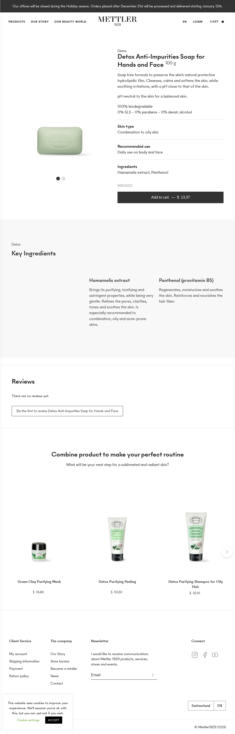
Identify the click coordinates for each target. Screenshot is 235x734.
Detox (122, 50)
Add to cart (170, 197)
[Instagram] (196, 658)
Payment (16, 668)
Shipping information (24, 661)
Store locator (60, 661)
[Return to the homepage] (117, 21)
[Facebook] (206, 658)
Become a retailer (63, 668)
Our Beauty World (70, 21)
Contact (56, 683)
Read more (39, 591)
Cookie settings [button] (28, 720)
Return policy (19, 675)
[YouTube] (216, 658)
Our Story (40, 21)
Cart (214, 21)
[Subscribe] (152, 675)
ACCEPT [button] (53, 720)
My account (18, 653)
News (54, 675)
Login (198, 21)
